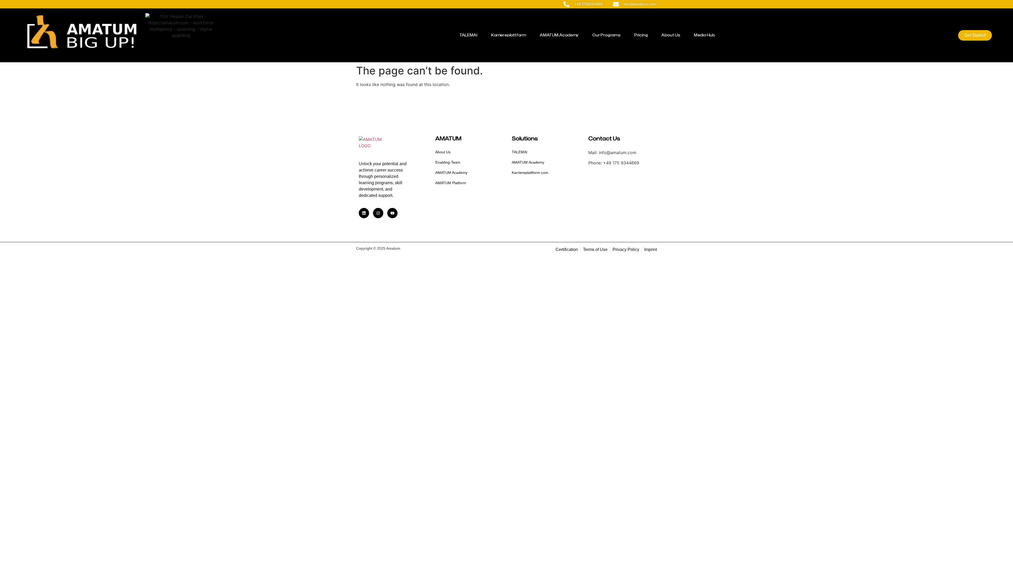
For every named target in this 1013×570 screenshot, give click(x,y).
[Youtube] (392, 213)
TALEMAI (468, 35)
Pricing (641, 35)
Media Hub (704, 35)
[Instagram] (378, 213)
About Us (670, 35)
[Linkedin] (364, 213)
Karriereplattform (508, 35)
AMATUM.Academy (559, 35)
